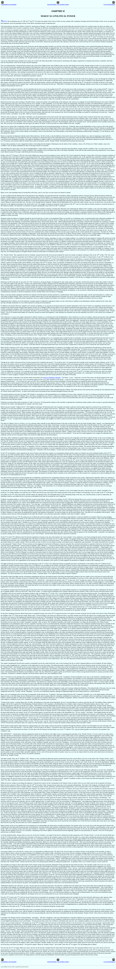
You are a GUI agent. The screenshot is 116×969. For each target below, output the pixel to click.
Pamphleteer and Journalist (8, 4)
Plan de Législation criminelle (51, 377)
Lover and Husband (109, 4)
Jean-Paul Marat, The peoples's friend (58, 4)
